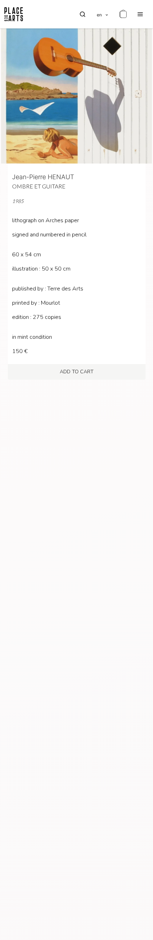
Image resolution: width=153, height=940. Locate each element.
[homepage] (13, 14)
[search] (82, 14)
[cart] (123, 14)
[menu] (140, 14)
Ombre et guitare (38, 186)
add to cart (77, 371)
